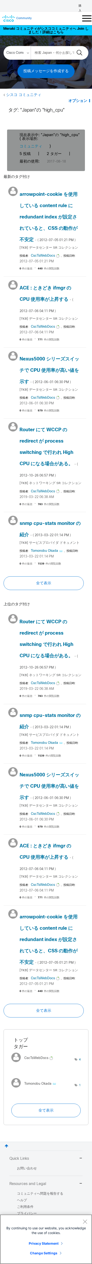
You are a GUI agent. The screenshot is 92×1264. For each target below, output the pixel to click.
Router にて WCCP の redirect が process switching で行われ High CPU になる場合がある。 (49, 452)
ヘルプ (22, 1200)
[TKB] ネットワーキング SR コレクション (50, 483)
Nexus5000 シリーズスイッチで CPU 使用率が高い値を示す (49, 370)
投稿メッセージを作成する (46, 71)
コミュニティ (31, 146)
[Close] (85, 1221)
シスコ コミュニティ (23, 95)
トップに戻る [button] (6, 1146)
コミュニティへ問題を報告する (40, 1193)
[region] (46, 1239)
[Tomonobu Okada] (35, 1088)
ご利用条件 (25, 1207)
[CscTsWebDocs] (34, 1063)
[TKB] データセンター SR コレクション (49, 247)
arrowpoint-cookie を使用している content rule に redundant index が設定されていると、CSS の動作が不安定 (49, 217)
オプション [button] (77, 101)
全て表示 (43, 583)
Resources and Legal (27, 1184)
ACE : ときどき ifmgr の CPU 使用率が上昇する (46, 299)
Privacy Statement (44, 1243)
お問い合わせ (27, 1168)
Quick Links (19, 1158)
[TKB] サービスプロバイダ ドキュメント (49, 542)
